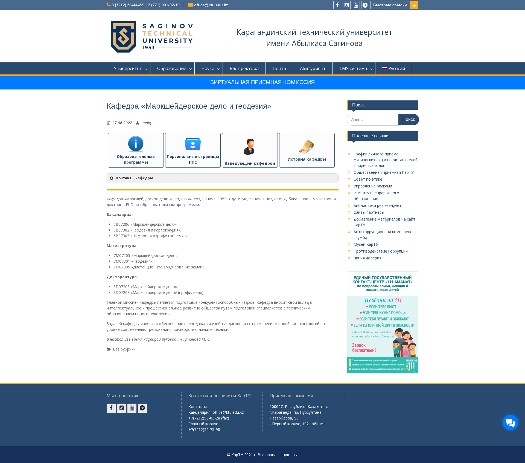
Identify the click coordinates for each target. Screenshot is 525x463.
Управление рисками (373, 186)
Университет (128, 68)
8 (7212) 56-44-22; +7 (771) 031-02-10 (146, 5)
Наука (208, 68)
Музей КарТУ (366, 244)
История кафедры (307, 159)
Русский (396, 68)
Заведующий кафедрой (250, 163)
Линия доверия (367, 258)
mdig (146, 122)
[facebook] (337, 5)
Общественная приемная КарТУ (384, 172)
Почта (279, 68)
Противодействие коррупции (381, 251)
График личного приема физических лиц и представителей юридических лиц (386, 159)
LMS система (353, 68)
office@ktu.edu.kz (211, 5)
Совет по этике (368, 179)
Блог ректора (244, 68)
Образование (171, 68)
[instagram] (347, 5)
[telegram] (365, 5)
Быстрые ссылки (390, 5)
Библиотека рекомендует (377, 205)
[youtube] (356, 5)
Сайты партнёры (369, 212)
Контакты (197, 406)
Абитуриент (313, 68)
